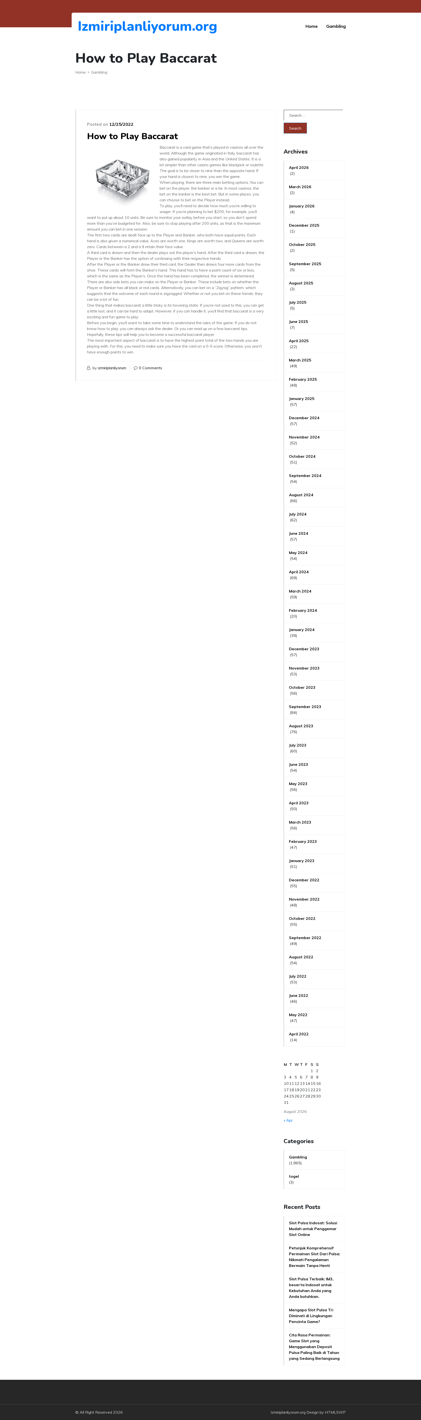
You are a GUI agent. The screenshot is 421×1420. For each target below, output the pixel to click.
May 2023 (298, 783)
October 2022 (302, 918)
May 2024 (298, 552)
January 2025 (302, 398)
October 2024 (302, 456)
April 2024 (299, 571)
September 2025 (305, 263)
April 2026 (299, 167)
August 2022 (301, 956)
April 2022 (299, 1033)
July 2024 (297, 514)
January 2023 (302, 860)
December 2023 (304, 648)
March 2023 (300, 822)
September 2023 (305, 706)
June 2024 (298, 533)
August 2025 (301, 283)
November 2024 (304, 437)
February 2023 (303, 841)
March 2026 (300, 186)
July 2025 (297, 302)
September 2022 (305, 937)
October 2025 (302, 244)
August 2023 (301, 725)
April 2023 (299, 802)
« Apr (288, 1120)
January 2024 (302, 629)
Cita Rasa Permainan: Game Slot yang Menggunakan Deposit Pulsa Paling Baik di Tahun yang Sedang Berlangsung (314, 1346)
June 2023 (298, 764)
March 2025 (300, 360)
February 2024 (303, 610)
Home (312, 26)
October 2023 (302, 687)
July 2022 (297, 976)
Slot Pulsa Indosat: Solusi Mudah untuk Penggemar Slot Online (313, 1228)
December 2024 (304, 417)
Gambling (336, 26)
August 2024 (301, 494)
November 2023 (304, 668)
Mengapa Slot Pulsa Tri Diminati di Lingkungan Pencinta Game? (311, 1315)
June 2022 (298, 995)
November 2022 (304, 899)
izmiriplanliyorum (112, 367)
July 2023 (297, 745)
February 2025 (303, 379)
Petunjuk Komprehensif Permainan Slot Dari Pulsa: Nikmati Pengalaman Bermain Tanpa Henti (314, 1256)
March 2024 (300, 591)
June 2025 (298, 321)
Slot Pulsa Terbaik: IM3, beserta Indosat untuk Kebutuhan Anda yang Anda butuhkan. (311, 1287)
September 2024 (305, 475)
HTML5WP (335, 1412)
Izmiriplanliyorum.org (104, 26)
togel (294, 1176)
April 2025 (299, 340)
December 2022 (304, 879)
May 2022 (298, 1014)
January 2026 (302, 206)
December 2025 (304, 225)
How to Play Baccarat (132, 136)
